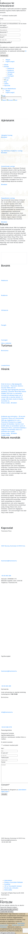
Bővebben (4, 137)
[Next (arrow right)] (2, 900)
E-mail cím (4, 753)
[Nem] (15, 933)
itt (25, 51)
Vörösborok (10, 72)
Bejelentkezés (11, 88)
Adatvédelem (8, 880)
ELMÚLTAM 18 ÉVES (7, 911)
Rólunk (6, 64)
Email (1, 19)
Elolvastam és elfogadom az (13, 790)
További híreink (5, 435)
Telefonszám (5, 757)
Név (2, 748)
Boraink (6, 66)
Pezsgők (9, 74)
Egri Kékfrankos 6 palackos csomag (11, 151)
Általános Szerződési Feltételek (13, 882)
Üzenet (3, 762)
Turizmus (7, 78)
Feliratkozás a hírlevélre (11, 888)
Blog (5, 82)
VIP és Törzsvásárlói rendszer (13, 886)
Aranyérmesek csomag (8, 166)
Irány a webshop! (6, 343)
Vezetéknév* (4, 27)
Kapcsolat (7, 85)
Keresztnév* (4, 32)
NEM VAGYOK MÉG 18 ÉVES (9, 909)
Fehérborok (10, 68)
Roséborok (10, 70)
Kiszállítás (7, 884)
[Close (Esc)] (0, 898)
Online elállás (8, 890)
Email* (2, 37)
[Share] (2, 898)
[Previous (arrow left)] (0, 900)
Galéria (6, 83)
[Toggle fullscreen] (4, 898)
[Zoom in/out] (5, 898)
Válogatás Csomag (6, 135)
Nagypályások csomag (8, 198)
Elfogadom (4, 933)
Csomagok (10, 76)
